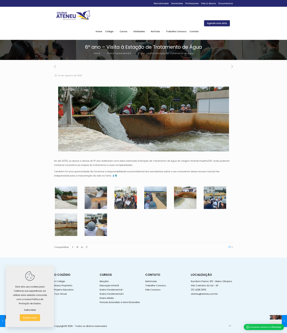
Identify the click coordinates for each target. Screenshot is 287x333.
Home (97, 53)
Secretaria (177, 3)
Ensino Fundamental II (119, 53)
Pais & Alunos (208, 3)
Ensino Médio (107, 298)
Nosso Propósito (63, 285)
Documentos (225, 3)
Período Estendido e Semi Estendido (120, 302)
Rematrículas (161, 3)
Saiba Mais (30, 309)
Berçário (104, 281)
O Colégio (59, 281)
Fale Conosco (153, 289)
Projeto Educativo (64, 289)
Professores (192, 3)
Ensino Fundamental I (111, 289)
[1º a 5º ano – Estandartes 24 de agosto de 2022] (278, 321)
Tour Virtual (60, 293)
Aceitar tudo (30, 317)
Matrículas (151, 281)
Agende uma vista (217, 23)
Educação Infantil (109, 285)
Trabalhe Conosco (155, 285)
